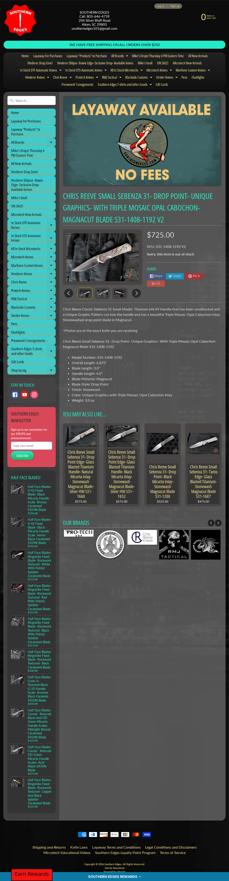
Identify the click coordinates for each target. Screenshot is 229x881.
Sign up (175, 6)
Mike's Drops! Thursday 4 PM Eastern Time (158, 55)
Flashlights (198, 77)
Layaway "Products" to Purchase (87, 55)
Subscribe (22, 455)
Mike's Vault (145, 63)
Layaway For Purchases (47, 55)
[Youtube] (25, 395)
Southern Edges (112, 864)
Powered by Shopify (115, 871)
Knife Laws (79, 847)
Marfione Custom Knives (193, 71)
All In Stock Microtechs (127, 71)
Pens (184, 77)
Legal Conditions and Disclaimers (171, 847)
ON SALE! (162, 63)
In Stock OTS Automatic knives (86, 71)
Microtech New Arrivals (187, 63)
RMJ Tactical (112, 78)
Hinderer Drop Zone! (40, 63)
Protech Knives (87, 78)
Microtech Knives (159, 71)
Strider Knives (167, 78)
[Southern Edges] (20, 20)
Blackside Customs (139, 78)
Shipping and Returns (49, 847)
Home (25, 55)
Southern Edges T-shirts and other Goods (125, 85)
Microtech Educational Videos (67, 852)
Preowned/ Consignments (77, 84)
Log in (160, 6)
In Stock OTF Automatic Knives (41, 71)
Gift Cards (162, 84)
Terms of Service (173, 852)
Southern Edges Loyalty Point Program (125, 852)
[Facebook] (15, 395)
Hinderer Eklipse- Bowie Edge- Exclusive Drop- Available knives (95, 63)
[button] (114, 876)
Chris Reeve (63, 78)
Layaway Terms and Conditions (116, 847)
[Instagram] (34, 395)
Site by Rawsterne (115, 867)
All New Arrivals (198, 55)
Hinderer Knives (37, 78)
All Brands (120, 56)
